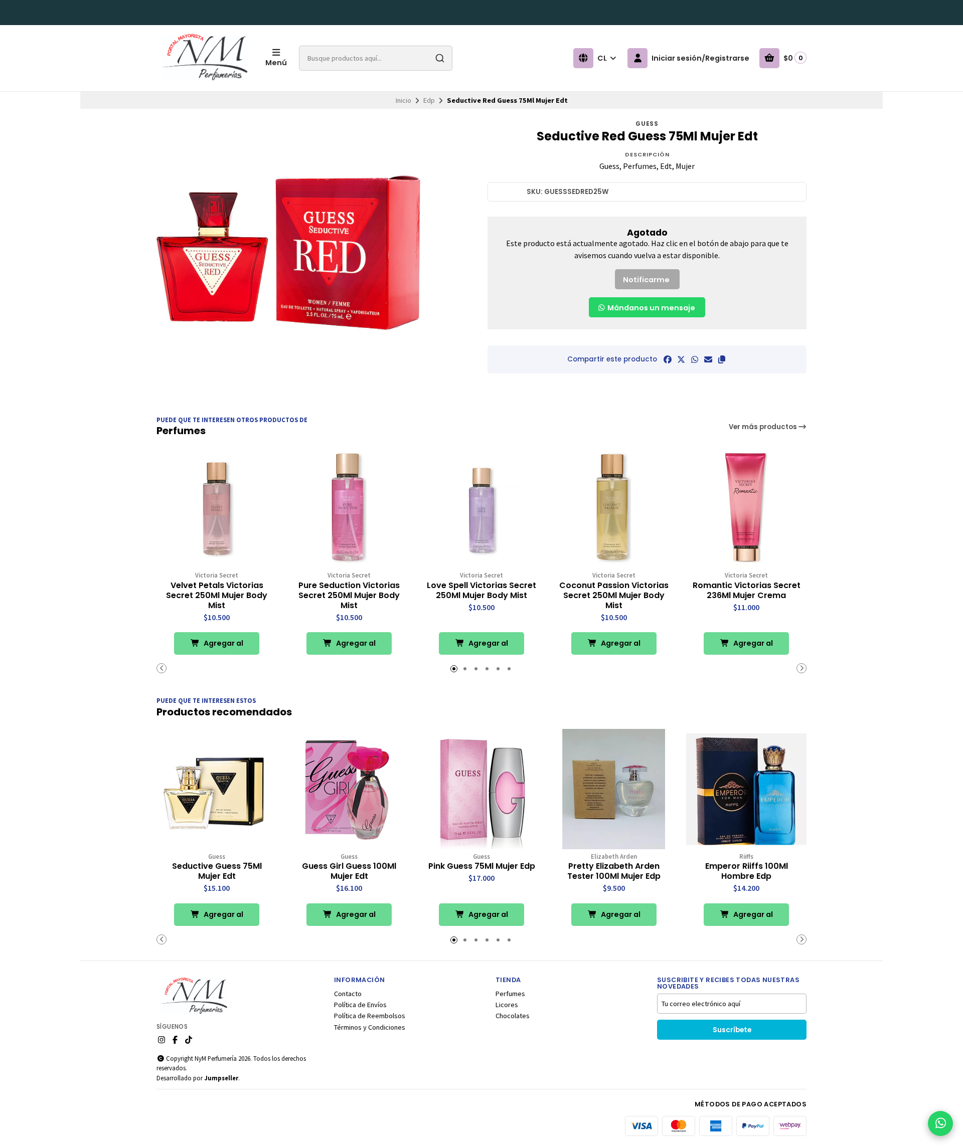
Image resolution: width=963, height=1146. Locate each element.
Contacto (348, 993)
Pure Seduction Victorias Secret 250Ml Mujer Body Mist (349, 596)
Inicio (403, 100)
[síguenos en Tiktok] (189, 1040)
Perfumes (510, 993)
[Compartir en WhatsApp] (695, 359)
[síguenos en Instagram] (161, 1040)
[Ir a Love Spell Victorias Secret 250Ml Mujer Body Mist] (481, 508)
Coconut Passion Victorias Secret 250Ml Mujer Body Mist (614, 596)
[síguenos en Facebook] (175, 1040)
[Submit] (439, 58)
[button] (722, 359)
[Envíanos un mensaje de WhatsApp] (940, 1123)
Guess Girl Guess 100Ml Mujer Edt (349, 871)
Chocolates (513, 1015)
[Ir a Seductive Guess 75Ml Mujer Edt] (216, 789)
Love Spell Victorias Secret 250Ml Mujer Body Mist (481, 591)
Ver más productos (763, 427)
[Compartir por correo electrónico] (708, 359)
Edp (429, 100)
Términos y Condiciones (369, 1027)
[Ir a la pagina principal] (204, 58)
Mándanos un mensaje (650, 308)
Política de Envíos (360, 1004)
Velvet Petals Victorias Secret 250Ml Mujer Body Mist (216, 596)
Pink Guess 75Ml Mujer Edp (481, 866)
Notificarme (646, 280)
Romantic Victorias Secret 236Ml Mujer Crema (746, 591)
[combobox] (375, 58)
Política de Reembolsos (369, 1015)
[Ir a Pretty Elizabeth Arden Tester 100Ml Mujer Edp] (614, 789)
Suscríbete (732, 1030)
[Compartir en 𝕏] (681, 359)
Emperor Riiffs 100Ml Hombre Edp (746, 871)
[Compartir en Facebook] (668, 359)
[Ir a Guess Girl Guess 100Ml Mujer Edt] (349, 789)
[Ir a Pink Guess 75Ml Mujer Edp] (481, 789)
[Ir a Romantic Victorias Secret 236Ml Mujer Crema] (746, 508)
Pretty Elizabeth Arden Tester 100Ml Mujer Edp (614, 871)
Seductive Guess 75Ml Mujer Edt (217, 871)
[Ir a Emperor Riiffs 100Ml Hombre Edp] (746, 789)
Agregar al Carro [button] (222, 646)
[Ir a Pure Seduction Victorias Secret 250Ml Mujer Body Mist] (349, 508)
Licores (507, 1004)
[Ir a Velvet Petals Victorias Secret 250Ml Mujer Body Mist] (216, 508)
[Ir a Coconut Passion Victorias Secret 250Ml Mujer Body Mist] (614, 508)
